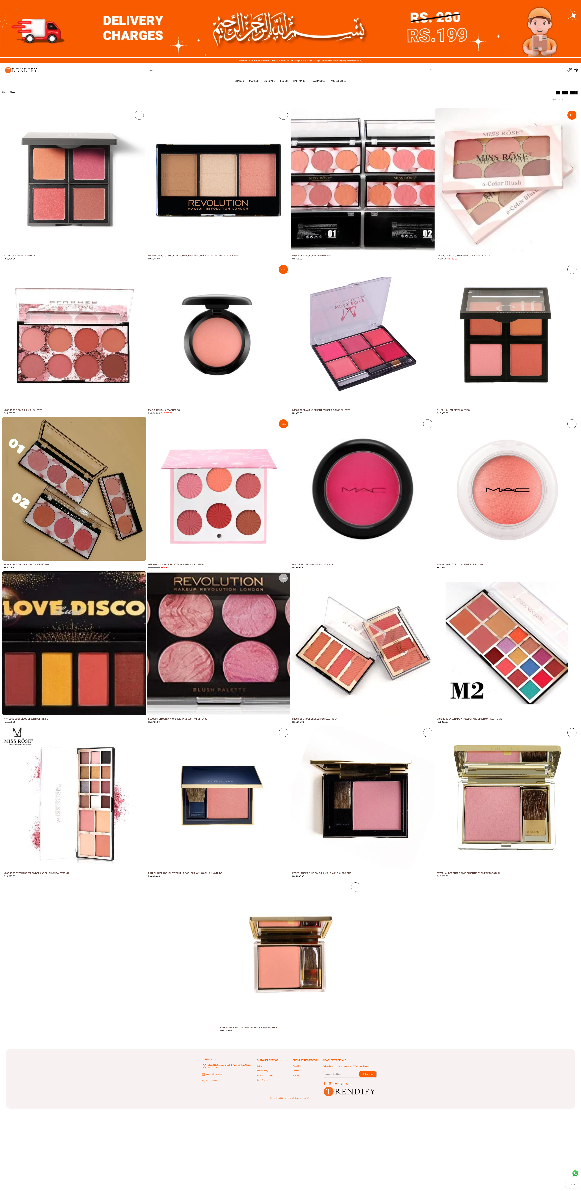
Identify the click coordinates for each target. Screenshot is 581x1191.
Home (4, 92)
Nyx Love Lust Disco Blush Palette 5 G (26, 719)
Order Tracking (262, 1080)
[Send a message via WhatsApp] (575, 1173)
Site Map (296, 1075)
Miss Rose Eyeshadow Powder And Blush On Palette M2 (469, 719)
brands (239, 81)
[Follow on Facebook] (324, 1083)
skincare (269, 81)
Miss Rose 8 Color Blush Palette (23, 410)
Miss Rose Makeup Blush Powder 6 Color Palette (321, 410)
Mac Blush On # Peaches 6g (164, 410)
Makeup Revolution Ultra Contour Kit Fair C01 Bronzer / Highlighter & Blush (193, 255)
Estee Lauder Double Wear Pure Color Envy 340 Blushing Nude (185, 873)
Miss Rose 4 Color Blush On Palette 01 (314, 719)
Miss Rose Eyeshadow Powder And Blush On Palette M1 (36, 873)
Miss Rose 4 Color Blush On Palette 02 (26, 564)
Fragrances (317, 81)
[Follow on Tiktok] (341, 1083)
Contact (296, 1071)
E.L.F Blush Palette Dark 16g (20, 255)
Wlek (309, 1098)
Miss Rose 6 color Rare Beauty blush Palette (463, 255)
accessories (338, 81)
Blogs (284, 81)
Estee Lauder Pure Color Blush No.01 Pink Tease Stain (468, 873)
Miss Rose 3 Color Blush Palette (311, 255)
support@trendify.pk (214, 1074)
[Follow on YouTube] (336, 1083)
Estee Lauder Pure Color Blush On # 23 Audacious (321, 873)
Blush (12, 92)
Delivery (259, 1066)
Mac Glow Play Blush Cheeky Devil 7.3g (460, 564)
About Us (296, 1066)
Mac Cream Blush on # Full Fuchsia (313, 564)
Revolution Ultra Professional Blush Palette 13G (177, 719)
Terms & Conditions (264, 1075)
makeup (254, 81)
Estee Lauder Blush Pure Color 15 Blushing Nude (249, 1027)
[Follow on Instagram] (330, 1083)
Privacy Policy (262, 1071)
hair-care (299, 81)
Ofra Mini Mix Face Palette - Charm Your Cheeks (176, 564)
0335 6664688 (212, 1081)
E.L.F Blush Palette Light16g (453, 410)
